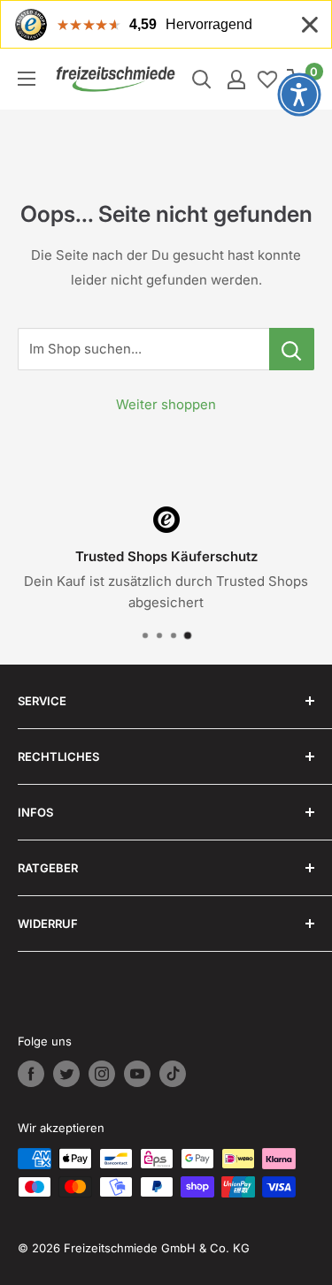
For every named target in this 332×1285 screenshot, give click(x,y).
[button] (299, 94)
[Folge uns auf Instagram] (102, 1074)
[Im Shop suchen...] (291, 349)
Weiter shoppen (166, 404)
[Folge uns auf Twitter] (66, 1074)
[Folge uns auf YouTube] (137, 1074)
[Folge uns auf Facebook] (31, 1074)
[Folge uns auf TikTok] (172, 1074)
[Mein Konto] (236, 79)
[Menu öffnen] (26, 79)
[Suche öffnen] (202, 79)
